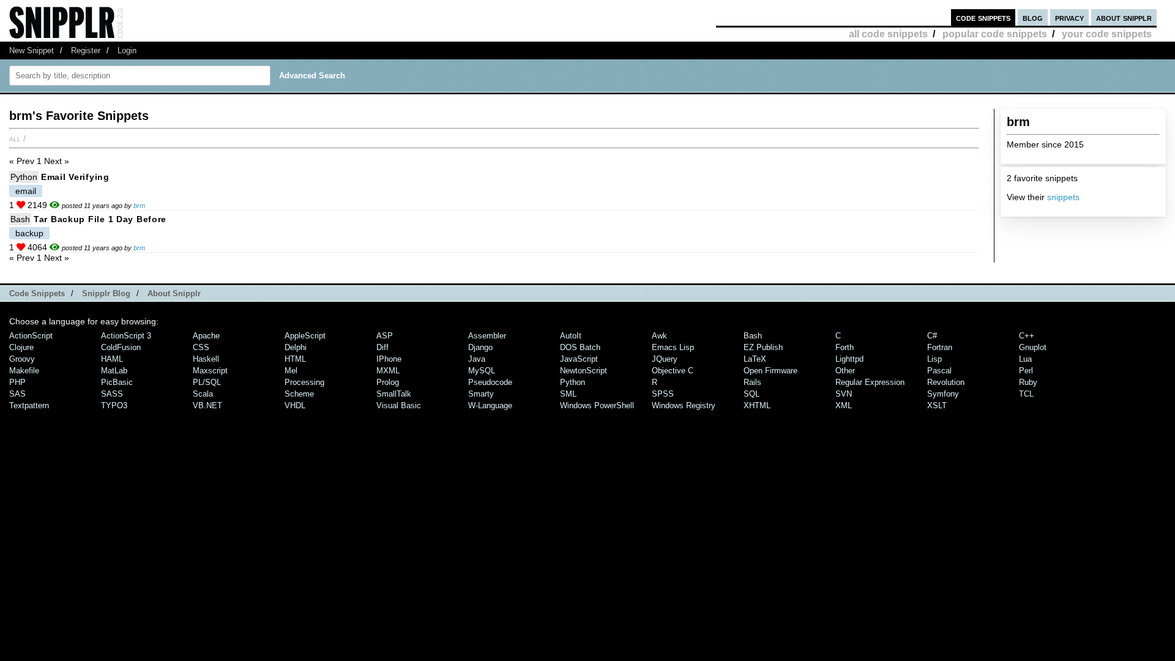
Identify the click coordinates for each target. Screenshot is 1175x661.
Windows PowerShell (597, 405)
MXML (388, 370)
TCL (1026, 393)
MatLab (114, 370)
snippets (1063, 197)
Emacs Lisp (673, 347)
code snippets (983, 17)
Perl (1026, 370)
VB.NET (207, 405)
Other (845, 370)
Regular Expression (870, 382)
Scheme (299, 393)
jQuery (664, 359)
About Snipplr (174, 293)
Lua (1025, 359)
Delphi (296, 347)
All (15, 138)
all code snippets (888, 34)
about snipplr (1124, 17)
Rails (752, 382)
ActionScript (31, 335)
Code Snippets (37, 293)
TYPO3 (114, 405)
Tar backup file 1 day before (100, 219)
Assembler (487, 335)
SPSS (663, 393)
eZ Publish (763, 347)
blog (1033, 17)
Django (480, 347)
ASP (384, 335)
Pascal (939, 370)
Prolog (387, 382)
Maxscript (210, 370)
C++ (1026, 335)
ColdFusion (121, 347)
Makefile (24, 370)
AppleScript (305, 335)
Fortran (939, 347)
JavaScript (579, 359)
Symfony (943, 393)
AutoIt (570, 335)
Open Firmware (770, 370)
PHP (17, 382)
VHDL (295, 405)
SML (568, 393)
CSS (201, 347)
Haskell (206, 359)
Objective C (672, 370)
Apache (206, 335)
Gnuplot (1032, 347)
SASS (112, 393)
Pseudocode (490, 382)
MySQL (481, 370)
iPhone (388, 359)
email (25, 191)
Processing (304, 382)
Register (85, 50)
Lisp (934, 359)
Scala (203, 393)
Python (23, 177)
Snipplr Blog (106, 293)
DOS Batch (580, 347)
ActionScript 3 (126, 335)
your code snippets (1107, 34)
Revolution (945, 382)
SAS (17, 393)
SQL (751, 393)
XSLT (937, 405)
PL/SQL (207, 382)
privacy (1069, 17)
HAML (112, 359)
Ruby (1028, 382)
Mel (291, 370)
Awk (659, 335)
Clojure (21, 347)
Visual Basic (398, 405)
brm (139, 205)
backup (29, 233)
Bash (20, 219)
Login (127, 50)
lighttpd (849, 359)
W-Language (490, 405)
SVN (843, 393)
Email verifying (75, 177)
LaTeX (755, 359)
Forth (844, 347)
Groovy (22, 359)
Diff (382, 347)
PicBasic (117, 382)
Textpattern (29, 405)
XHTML (757, 405)
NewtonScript (583, 370)
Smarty (481, 393)
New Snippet (31, 50)
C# (932, 335)
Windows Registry (683, 405)
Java (476, 359)
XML (843, 405)
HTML (295, 359)
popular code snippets (994, 34)
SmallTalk (393, 393)
